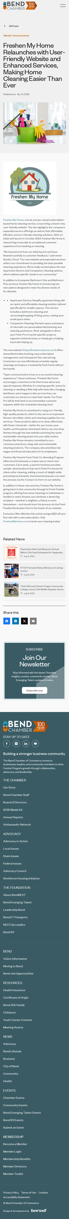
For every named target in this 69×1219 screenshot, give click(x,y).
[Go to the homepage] (25, 726)
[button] (63, 5)
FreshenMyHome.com (15, 521)
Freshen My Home (13, 219)
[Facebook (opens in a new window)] (6, 743)
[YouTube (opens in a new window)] (35, 743)
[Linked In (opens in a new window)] (25, 743)
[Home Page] (20, 5)
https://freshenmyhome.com (39, 350)
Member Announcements (16, 35)
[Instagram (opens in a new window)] (16, 743)
